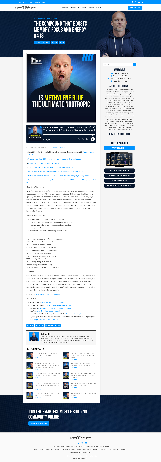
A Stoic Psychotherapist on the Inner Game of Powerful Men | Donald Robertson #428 (83, 375)
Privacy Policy (84, 458)
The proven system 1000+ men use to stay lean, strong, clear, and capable (55, 159)
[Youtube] (86, 443)
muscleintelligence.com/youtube (49, 311)
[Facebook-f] (75, 443)
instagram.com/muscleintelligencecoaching (54, 308)
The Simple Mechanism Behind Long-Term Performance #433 (47, 354)
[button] (38, 42)
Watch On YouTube (59, 148)
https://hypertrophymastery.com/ (46, 320)
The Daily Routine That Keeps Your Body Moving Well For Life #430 (83, 364)
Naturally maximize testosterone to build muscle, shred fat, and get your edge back (58, 176)
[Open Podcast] (78, 8)
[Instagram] (82, 443)
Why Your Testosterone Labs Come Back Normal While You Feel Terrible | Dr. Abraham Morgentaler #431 (47, 365)
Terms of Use (76, 458)
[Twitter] (79, 443)
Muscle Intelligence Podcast (46, 19)
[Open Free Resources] (100, 8)
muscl (37, 294)
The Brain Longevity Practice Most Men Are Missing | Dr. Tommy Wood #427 (47, 385)
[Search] (134, 64)
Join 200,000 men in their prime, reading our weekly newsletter (50, 167)
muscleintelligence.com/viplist (53, 302)
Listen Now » (38, 357)
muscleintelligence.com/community (58, 305)
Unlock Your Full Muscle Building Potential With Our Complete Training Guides (55, 172)
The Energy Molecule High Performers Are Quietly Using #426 (83, 384)
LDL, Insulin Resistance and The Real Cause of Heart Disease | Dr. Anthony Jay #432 (83, 355)
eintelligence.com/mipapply (50, 294)
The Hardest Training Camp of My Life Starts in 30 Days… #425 (47, 394)
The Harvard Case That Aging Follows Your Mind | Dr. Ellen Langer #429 (47, 374)
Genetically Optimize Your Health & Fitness (43, 163)
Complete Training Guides (75, 314)
